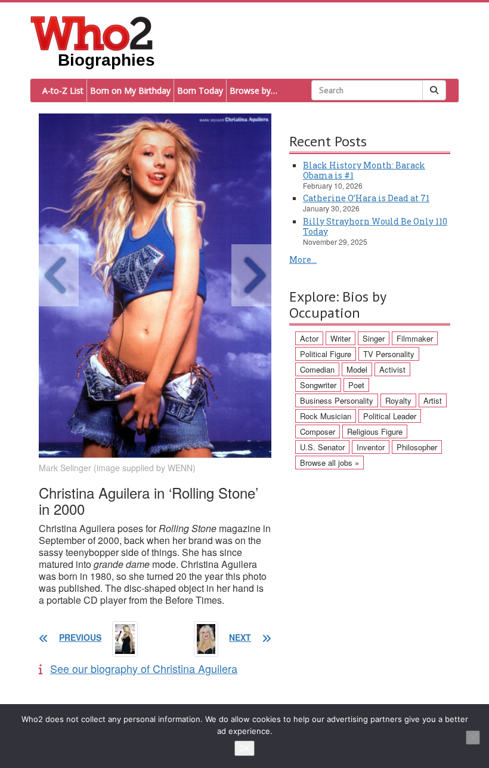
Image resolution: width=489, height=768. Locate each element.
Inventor (371, 447)
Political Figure (325, 354)
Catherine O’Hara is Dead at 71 (366, 198)
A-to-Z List (62, 90)
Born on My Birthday (130, 90)
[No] (473, 737)
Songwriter (318, 385)
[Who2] (92, 32)
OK (244, 748)
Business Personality (336, 400)
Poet (356, 385)
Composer (317, 431)
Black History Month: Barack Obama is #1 (364, 170)
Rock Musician (325, 416)
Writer (340, 338)
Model (356, 369)
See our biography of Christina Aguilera (143, 668)
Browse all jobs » (329, 462)
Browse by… (253, 90)
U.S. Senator (322, 447)
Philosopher (417, 447)
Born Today (200, 90)
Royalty (398, 400)
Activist (392, 369)
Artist (432, 400)
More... (303, 259)
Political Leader (389, 416)
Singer (374, 338)
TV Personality (388, 354)
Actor (309, 338)
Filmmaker (415, 338)
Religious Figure (375, 431)
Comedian (317, 369)
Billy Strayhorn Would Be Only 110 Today (375, 226)
